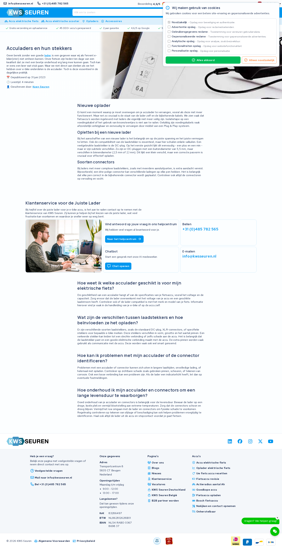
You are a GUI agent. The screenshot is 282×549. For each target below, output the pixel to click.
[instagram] (250, 441)
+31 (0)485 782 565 (200, 229)
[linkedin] (230, 441)
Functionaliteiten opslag (207, 46)
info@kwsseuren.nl (199, 256)
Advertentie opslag (203, 27)
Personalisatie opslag (201, 50)
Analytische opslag (206, 41)
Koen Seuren (41, 86)
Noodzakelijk (203, 22)
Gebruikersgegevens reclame (216, 31)
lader (47, 55)
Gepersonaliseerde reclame (219, 36)
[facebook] (240, 441)
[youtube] (270, 441)
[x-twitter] (260, 441)
